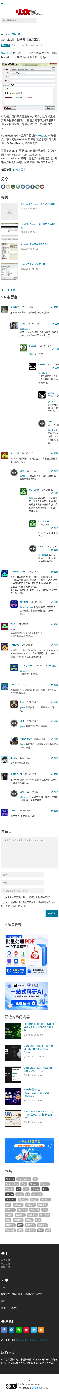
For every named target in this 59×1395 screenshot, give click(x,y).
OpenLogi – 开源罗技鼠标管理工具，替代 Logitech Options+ (38, 1049)
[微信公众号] (19, 1330)
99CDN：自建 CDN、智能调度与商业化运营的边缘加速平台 (39, 1027)
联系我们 (5, 1263)
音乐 (48, 1230)
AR (35, 1179)
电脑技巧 (18, 1220)
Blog (23, 1184)
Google (9, 1189)
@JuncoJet (26, 797)
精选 (20, 1225)
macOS (9, 1194)
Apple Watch (23, 1179)
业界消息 (23, 1199)
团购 (8, 1204)
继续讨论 (5, 1266)
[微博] (26, 1330)
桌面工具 (32, 1215)
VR (27, 1194)
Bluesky (34, 1340)
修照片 (34, 1199)
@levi (23, 707)
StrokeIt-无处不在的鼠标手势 (34, 244)
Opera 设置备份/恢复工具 (32, 264)
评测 (20, 1230)
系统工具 (30, 1225)
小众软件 (19, 1384)
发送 (7, 290)
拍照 (44, 1209)
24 (41, 45)
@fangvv (24, 671)
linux (45, 1189)
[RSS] (41, 1330)
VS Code (37, 1194)
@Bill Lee (25, 476)
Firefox (45, 1184)
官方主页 (18, 169)
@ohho (51, 401)
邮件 (13, 290)
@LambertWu (27, 607)
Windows (10, 1199)
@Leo (32, 498)
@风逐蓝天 (25, 329)
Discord (44, 1340)
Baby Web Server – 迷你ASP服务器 (37, 204)
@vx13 (32, 354)
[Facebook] (4, 1330)
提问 (3, 1301)
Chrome (34, 1184)
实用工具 (10, 1209)
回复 (55, 307)
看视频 (29, 1220)
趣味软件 (30, 1230)
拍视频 (9, 1215)
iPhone (35, 1189)
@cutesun (43, 554)
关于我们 (5, 1260)
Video (19, 1194)
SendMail (6, 53)
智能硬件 (20, 1215)
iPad (26, 1189)
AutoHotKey (12, 1184)
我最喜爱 (22, 1209)
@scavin (42, 372)
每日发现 (44, 1215)
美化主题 (10, 1230)
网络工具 (6, 45)
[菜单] (3, 3)
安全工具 (42, 1204)
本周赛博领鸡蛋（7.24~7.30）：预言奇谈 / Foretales (37, 1092)
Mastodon (23, 1340)
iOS (18, 1189)
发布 (3, 1287)
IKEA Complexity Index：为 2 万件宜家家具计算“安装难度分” (38, 1114)
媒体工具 (30, 1204)
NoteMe (42, 135)
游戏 (8, 1220)
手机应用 (34, 1209)
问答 (40, 1230)
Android (10, 1179)
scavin (31, 45)
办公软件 (45, 1199)
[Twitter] (34, 1330)
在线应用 (18, 1204)
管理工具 (10, 1225)
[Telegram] (11, 1330)
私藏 (38, 1220)
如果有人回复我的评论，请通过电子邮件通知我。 (29, 897)
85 (37, 249)
